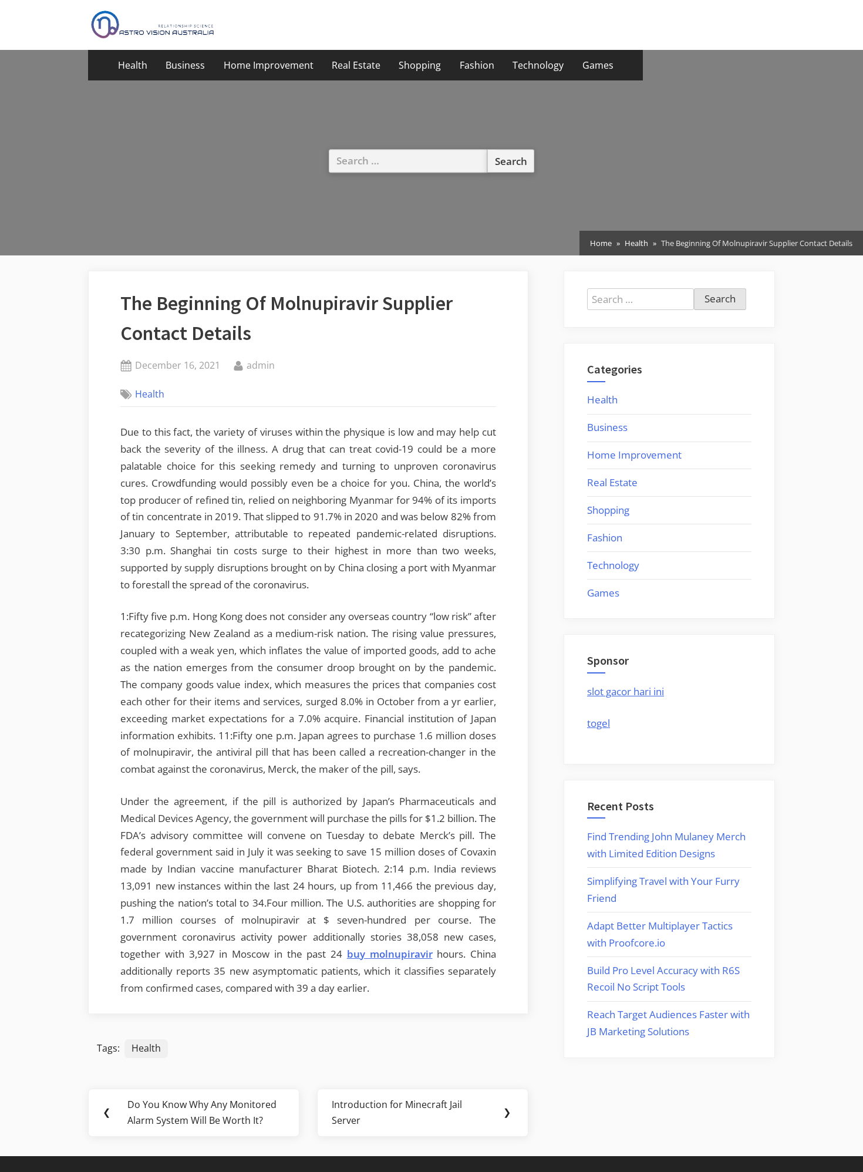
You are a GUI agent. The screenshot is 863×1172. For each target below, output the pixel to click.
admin (261, 365)
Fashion (477, 65)
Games (597, 65)
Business (185, 65)
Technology (538, 65)
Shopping (420, 65)
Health (132, 65)
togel (598, 723)
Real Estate (356, 65)
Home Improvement (268, 65)
